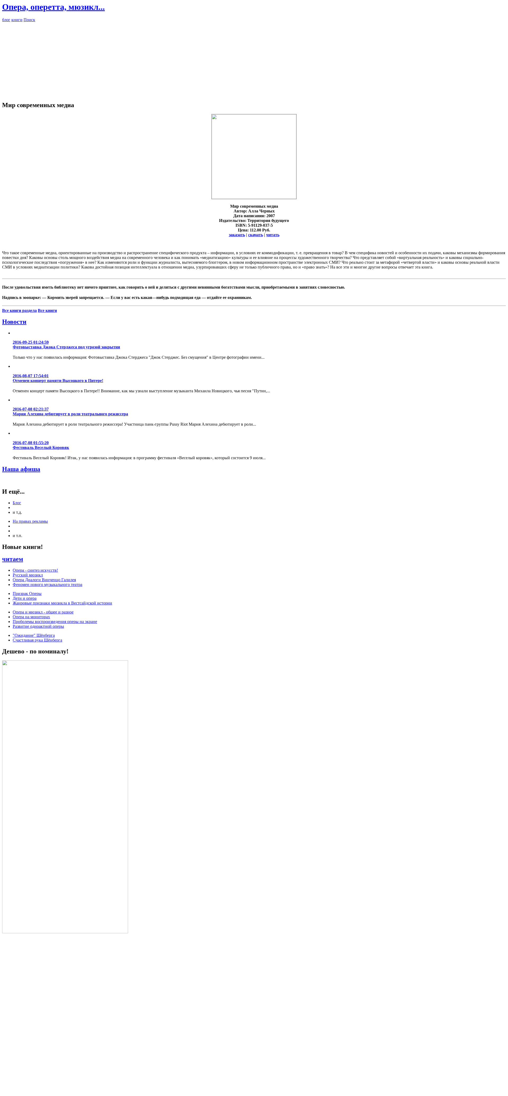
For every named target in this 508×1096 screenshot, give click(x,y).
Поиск (29, 19)
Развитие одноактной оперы (38, 626)
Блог (17, 503)
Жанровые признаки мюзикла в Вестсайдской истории (62, 603)
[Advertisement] (254, 59)
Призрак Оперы (27, 593)
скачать (255, 235)
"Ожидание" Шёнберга (34, 635)
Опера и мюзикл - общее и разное (43, 612)
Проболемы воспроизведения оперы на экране (55, 621)
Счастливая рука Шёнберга (37, 640)
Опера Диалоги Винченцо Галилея (44, 579)
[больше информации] (254, 197)
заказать (237, 235)
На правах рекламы (30, 521)
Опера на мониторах (31, 617)
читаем (12, 559)
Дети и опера (25, 598)
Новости (14, 321)
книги (16, 19)
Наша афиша (21, 469)
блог (6, 19)
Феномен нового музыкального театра (47, 584)
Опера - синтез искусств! (35, 570)
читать (272, 235)
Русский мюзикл (28, 575)
